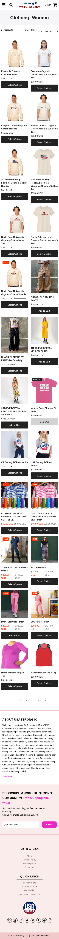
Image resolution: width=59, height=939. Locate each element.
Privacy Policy (29, 860)
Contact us (29, 867)
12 (39, 700)
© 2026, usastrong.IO (17, 936)
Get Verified (29, 890)
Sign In (48, 5)
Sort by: (30, 30)
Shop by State (29, 883)
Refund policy (29, 863)
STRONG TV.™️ (29, 886)
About (29, 856)
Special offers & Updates (29, 894)
